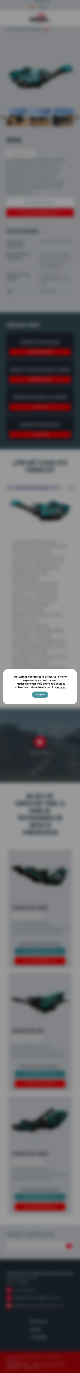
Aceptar (40, 694)
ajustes (61, 687)
